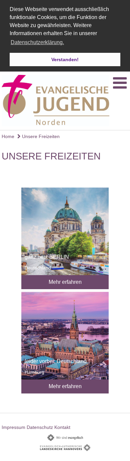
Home (8, 136)
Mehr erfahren (65, 282)
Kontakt (62, 427)
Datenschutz (40, 427)
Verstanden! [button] (65, 59)
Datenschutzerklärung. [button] (37, 42)
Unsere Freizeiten (40, 136)
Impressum (13, 427)
